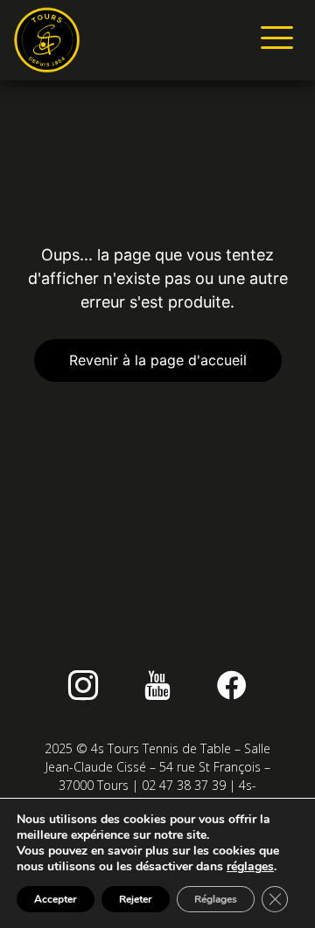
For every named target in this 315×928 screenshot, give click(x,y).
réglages (250, 867)
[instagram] (83, 685)
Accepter (55, 899)
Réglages (215, 899)
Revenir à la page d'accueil (158, 360)
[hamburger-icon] (273, 40)
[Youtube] (157, 685)
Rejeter (135, 899)
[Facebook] (231, 685)
